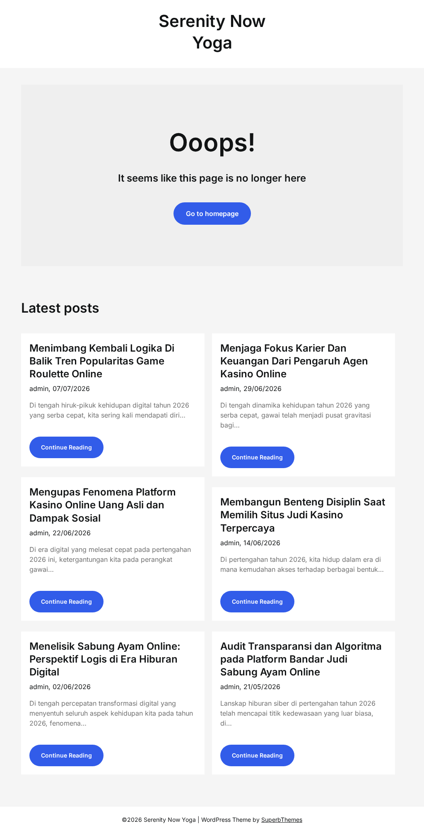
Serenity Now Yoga (212, 32)
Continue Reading (66, 447)
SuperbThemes (281, 819)
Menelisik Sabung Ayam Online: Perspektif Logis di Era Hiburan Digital (105, 659)
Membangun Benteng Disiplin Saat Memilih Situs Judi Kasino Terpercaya (302, 515)
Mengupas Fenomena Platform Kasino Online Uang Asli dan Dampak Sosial (102, 505)
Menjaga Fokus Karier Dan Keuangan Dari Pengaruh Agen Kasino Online (294, 361)
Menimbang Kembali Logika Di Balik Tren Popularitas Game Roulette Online (101, 361)
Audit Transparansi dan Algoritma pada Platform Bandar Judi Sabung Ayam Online (301, 659)
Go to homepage (212, 213)
